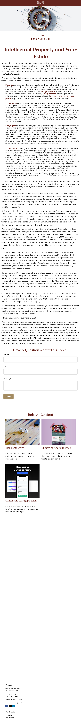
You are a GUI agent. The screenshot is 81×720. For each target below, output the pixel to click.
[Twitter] (10, 706)
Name (6, 354)
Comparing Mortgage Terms (21, 500)
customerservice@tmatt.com (15, 703)
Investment (9, 718)
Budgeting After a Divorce (56, 448)
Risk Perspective (14, 448)
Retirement (9, 715)
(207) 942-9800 (15, 689)
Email (6, 366)
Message (7, 379)
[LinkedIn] (13, 706)
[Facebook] (6, 706)
